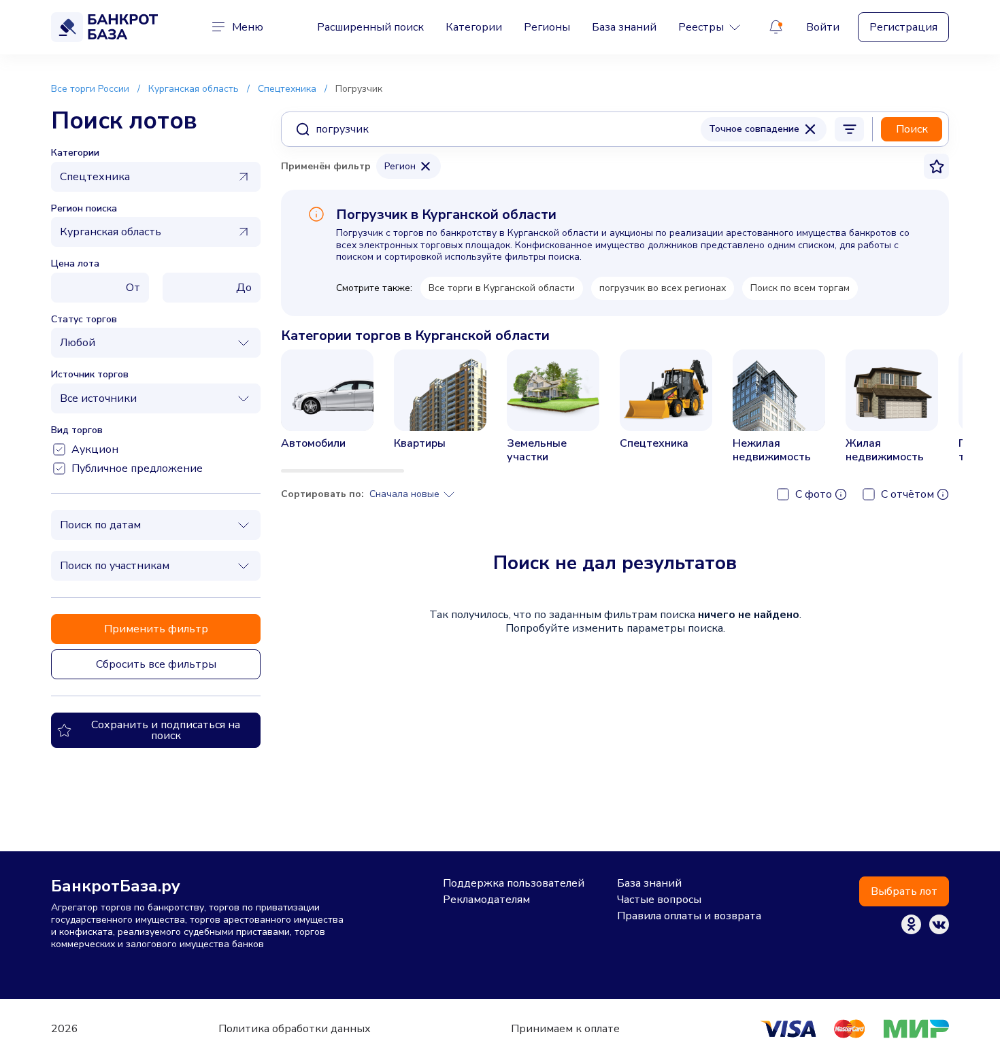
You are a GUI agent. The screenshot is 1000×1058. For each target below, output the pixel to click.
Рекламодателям (486, 899)
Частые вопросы (659, 899)
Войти (822, 27)
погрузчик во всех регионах (662, 287)
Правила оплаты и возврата (689, 916)
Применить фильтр (156, 628)
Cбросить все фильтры (156, 664)
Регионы (547, 27)
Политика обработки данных (294, 1029)
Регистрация (903, 27)
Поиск (912, 129)
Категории (474, 27)
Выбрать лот (904, 891)
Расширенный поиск (370, 27)
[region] (615, 411)
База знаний (624, 27)
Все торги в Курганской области (502, 287)
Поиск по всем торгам (800, 287)
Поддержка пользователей (513, 883)
